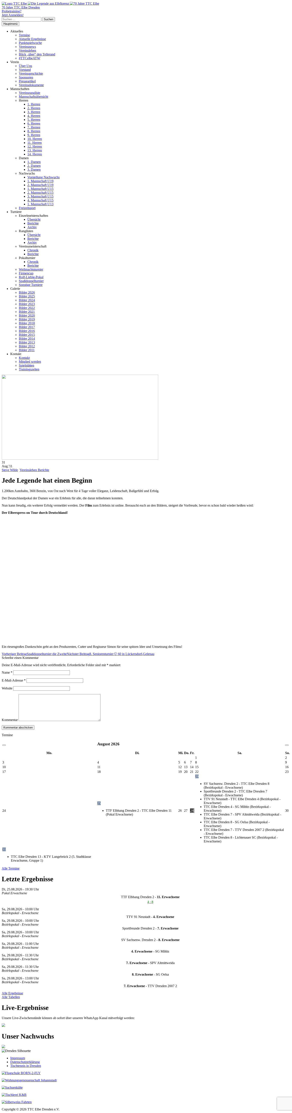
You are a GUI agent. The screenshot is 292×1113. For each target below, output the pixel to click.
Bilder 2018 (27, 323)
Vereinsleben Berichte (34, 470)
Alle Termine (10, 868)
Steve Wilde (10, 470)
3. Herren (33, 112)
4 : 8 (150, 902)
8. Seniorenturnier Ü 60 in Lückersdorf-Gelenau (110, 654)
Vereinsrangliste (29, 93)
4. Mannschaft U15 (40, 200)
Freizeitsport (27, 208)
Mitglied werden (30, 361)
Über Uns (25, 66)
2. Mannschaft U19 (40, 185)
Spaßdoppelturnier (31, 281)
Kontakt (24, 358)
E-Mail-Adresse (14, 680)
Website (7, 688)
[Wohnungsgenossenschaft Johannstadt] (29, 1080)
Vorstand (25, 69)
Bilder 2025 (27, 296)
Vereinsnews (27, 46)
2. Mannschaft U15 (40, 192)
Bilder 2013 (27, 342)
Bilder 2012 (27, 346)
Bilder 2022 (27, 308)
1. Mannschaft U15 (40, 189)
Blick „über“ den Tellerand (37, 54)
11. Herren (34, 142)
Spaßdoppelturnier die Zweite (34, 654)
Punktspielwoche (30, 43)
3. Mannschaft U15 (40, 196)
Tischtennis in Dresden (25, 1066)
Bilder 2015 (27, 335)
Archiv (32, 227)
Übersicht (33, 219)
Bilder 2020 (27, 315)
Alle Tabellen (11, 997)
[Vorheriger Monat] (4, 745)
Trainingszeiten (29, 369)
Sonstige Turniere (31, 285)
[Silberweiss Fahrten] (17, 1102)
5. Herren (33, 119)
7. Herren (33, 127)
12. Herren (34, 146)
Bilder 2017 (27, 327)
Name (7, 672)
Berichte (33, 223)
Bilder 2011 (27, 350)
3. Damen (34, 169)
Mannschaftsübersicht (33, 96)
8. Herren (33, 131)
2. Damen (34, 166)
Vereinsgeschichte (31, 73)
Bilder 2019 (27, 319)
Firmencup (26, 273)
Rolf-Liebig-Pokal (31, 277)
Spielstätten (26, 365)
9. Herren (33, 135)
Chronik (32, 250)
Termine (24, 35)
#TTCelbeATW (29, 58)
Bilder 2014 (27, 338)
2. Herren (33, 108)
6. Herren (33, 123)
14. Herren (34, 154)
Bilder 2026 (27, 292)
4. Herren (33, 116)
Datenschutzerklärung (25, 1062)
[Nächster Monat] (287, 745)
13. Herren (34, 150)
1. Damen (34, 162)
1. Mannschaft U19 (40, 181)
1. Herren (33, 104)
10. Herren (34, 139)
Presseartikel (27, 81)
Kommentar (10, 720)
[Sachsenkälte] (12, 1087)
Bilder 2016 (27, 331)
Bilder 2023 (27, 304)
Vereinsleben (27, 50)
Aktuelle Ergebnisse (32, 39)
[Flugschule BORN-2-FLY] (21, 1073)
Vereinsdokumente (31, 85)
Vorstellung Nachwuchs (43, 177)
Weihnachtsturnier (31, 269)
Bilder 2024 (27, 300)
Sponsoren (26, 77)
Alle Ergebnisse (12, 993)
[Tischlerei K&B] (14, 1095)
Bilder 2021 (27, 311)
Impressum (17, 1058)
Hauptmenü (10, 23)
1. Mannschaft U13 (40, 204)
